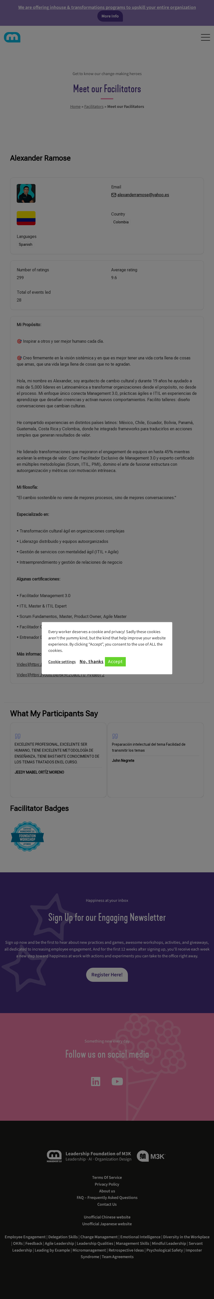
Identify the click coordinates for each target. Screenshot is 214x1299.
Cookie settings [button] (62, 661)
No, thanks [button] (92, 661)
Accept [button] (115, 661)
